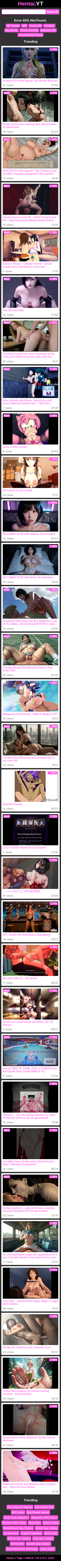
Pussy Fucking (29, 30)
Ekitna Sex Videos (19, 1538)
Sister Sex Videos (46, 1528)
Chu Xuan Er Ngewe (20, 1507)
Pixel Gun (34, 1522)
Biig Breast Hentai (38, 1512)
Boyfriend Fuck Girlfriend (22, 1549)
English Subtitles (31, 1533)
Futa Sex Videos (43, 1538)
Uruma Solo (11, 1533)
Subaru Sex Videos (38, 1543)
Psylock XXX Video (14, 1522)
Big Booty (12, 30)
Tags (20, 1557)
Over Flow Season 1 (16, 1517)
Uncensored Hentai (30, 35)
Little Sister (47, 1549)
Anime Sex (17, 1543)
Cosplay (49, 25)
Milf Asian (18, 1512)
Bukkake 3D (48, 30)
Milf (24, 25)
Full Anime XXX (44, 1507)
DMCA (29, 1557)
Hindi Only (51, 1533)
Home (10, 1557)
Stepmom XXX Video (44, 1517)
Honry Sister (51, 1522)
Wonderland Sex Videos (18, 1528)
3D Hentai (13, 25)
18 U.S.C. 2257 (45, 1557)
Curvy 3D (35, 25)
